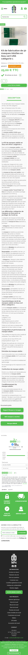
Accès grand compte (14, 592)
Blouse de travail (14, 604)
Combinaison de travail (14, 615)
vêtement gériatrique (14, 599)
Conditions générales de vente (14, 582)
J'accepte (14, 650)
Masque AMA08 (12, 423)
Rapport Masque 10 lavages (12, 410)
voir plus (25, 483)
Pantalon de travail (14, 610)
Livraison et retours (14, 572)
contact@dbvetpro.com (16, 637)
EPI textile (14, 620)
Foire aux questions (14, 577)
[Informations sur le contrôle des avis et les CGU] (22, 446)
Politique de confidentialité (14, 585)
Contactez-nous (14, 580)
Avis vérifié (5, 474)
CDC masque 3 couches (12, 416)
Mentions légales (14, 588)
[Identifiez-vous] (22, 8)
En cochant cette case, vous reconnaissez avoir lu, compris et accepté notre (13, 538)
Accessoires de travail (14, 623)
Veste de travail (14, 602)
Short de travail (14, 607)
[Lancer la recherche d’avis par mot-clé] (26, 468)
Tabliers (14, 618)
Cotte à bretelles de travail (14, 612)
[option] (14, 36)
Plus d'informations (14, 653)
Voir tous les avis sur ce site (15, 449)
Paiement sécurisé (14, 574)
